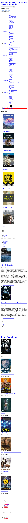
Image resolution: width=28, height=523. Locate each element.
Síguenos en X (6, 107)
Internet (10, 102)
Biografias (11, 66)
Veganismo (11, 54)
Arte (4, 18)
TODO (10, 20)
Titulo (4, 243)
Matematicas (11, 39)
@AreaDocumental (8, 505)
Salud (10, 76)
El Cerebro (11, 71)
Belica (10, 65)
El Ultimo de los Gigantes (7, 226)
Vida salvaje (11, 91)
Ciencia (5, 31)
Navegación (5, 14)
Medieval (11, 60)
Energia (10, 95)
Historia (5, 55)
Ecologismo (11, 85)
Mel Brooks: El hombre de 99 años (8, 393)
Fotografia (11, 26)
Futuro (10, 97)
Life (1, 354)
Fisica (10, 37)
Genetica (11, 75)
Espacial (10, 96)
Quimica (10, 42)
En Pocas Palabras (4, 432)
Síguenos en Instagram (8, 108)
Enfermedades (12, 72)
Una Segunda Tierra (6, 131)
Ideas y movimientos (13, 49)
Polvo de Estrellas (7, 265)
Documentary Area (5, 10)
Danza (10, 23)
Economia (11, 36)
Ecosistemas (11, 86)
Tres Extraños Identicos (7, 188)
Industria (10, 98)
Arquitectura (11, 21)
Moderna (11, 61)
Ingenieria (11, 101)
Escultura (11, 25)
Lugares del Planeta (13, 90)
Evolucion (3, 413)
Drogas (10, 70)
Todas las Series (12, 17)
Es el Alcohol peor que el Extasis (8, 207)
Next (4, 236)
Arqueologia (11, 64)
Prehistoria (11, 58)
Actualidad (11, 45)
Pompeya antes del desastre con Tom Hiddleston (11, 452)
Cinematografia (12, 22)
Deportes (11, 48)
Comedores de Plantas (7, 150)
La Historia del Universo (8, 318)
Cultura (4, 43)
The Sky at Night (4, 491)
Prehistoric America (5, 471)
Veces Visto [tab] (5, 244)
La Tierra (11, 88)
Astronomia (11, 33)
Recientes (5, 242)
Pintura (10, 29)
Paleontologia (12, 41)
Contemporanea (12, 63)
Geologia (11, 38)
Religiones (11, 53)
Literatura (11, 27)
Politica (10, 50)
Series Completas (9, 337)
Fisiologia (11, 74)
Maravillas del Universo (8, 285)
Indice (10, 15)
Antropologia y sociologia (14, 47)
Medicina (5, 68)
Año (4, 246)
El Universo (11, 87)
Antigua (10, 59)
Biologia (10, 34)
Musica (10, 28)
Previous (5, 235)
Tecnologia (5, 92)
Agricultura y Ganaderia (14, 82)
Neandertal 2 (5, 169)
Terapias (10, 79)
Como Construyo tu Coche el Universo (14, 303)
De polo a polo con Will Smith (7, 374)
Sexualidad (11, 77)
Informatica (11, 99)
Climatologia (11, 83)
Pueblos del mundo (13, 52)
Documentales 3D (12, 16)
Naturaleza (5, 80)
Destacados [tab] (5, 241)
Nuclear (10, 103)
